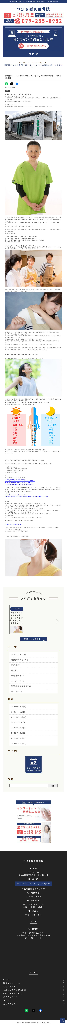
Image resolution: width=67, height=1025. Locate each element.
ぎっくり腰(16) (18, 655)
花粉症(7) (16, 665)
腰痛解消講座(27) (19, 660)
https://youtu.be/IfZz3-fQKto (15, 479)
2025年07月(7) (18, 743)
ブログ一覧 (37, 62)
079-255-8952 (33, 897)
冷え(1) (15, 670)
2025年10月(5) (18, 728)
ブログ (6, 1000)
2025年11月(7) (18, 722)
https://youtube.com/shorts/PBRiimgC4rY (19, 484)
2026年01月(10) (19, 712)
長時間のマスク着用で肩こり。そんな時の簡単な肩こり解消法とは (33, 77)
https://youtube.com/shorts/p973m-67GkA (20, 481)
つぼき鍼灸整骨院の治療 (14, 990)
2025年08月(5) (18, 738)
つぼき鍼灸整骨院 (33, 9)
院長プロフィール (11, 983)
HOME (22, 62)
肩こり (8, 90)
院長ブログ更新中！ (33, 639)
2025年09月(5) (18, 733)
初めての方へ (9, 986)
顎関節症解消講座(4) (21, 686)
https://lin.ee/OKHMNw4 (13, 524)
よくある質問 (9, 1004)
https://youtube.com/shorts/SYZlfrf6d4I (19, 482)
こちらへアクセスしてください (35, 884)
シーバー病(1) (18, 681)
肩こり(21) (16, 691)
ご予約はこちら (10, 997)
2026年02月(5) (18, 707)
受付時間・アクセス (12, 993)
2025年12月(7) (18, 717)
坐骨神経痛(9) (18, 676)
